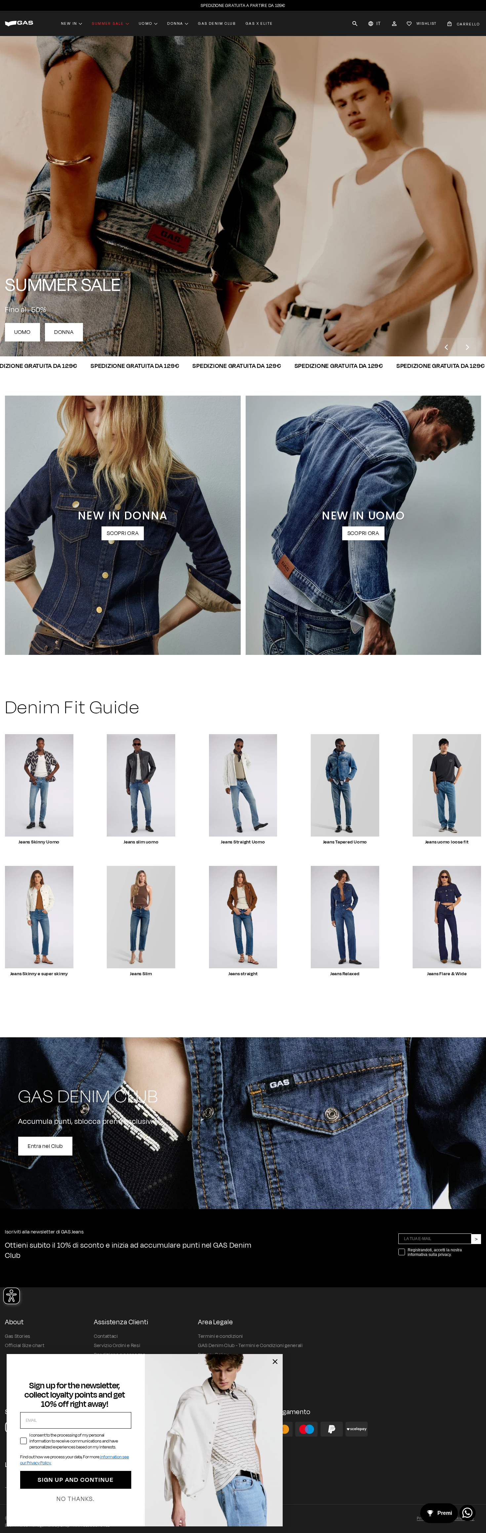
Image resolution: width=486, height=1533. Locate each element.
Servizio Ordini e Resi (117, 1345)
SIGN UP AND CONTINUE (76, 1480)
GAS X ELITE (259, 23)
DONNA (64, 332)
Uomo (146, 23)
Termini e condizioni (220, 1336)
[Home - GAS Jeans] (19, 23)
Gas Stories (17, 1336)
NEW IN (69, 23)
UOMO (22, 332)
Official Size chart (24, 1345)
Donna (175, 23)
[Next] (467, 347)
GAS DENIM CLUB (217, 23)
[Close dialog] (275, 1362)
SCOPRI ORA (123, 533)
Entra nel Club (45, 1146)
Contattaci (106, 1336)
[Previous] (446, 347)
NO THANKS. (76, 1499)
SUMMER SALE (108, 23)
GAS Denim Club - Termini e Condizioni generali (250, 1345)
